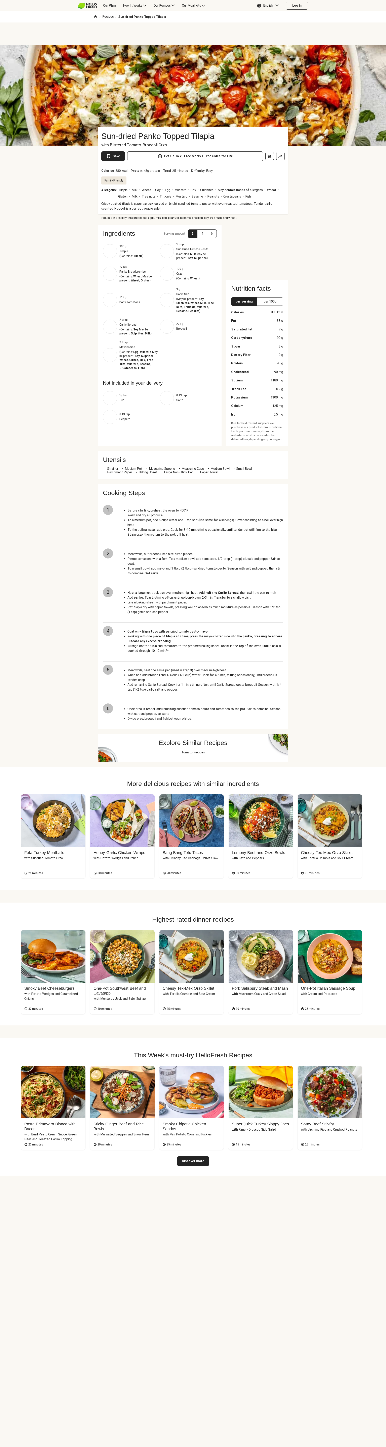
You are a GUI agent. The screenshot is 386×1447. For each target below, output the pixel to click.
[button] (269, 5)
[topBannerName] (193, 34)
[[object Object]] (269, 156)
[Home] (95, 17)
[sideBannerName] (257, 250)
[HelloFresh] (87, 6)
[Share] (280, 156)
